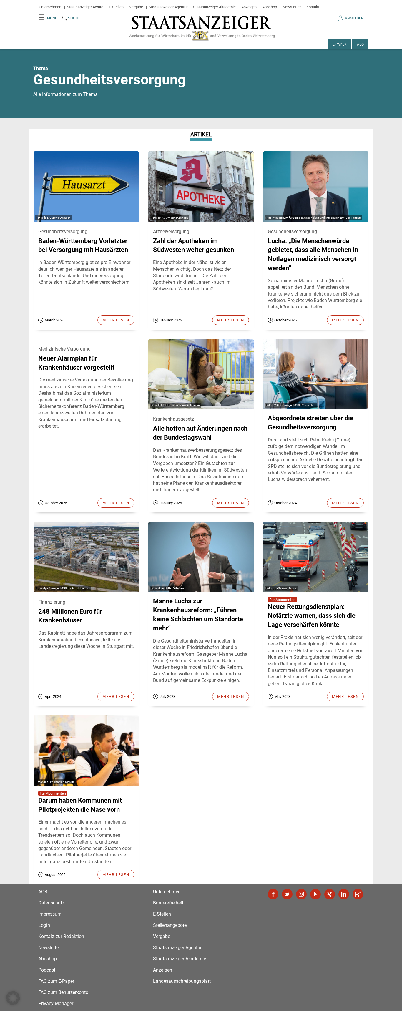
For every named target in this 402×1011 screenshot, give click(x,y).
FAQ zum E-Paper (56, 981)
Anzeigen (249, 7)
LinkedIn (343, 894)
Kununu (357, 894)
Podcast (46, 970)
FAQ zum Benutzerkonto (63, 992)
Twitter (287, 894)
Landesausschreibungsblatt (182, 981)
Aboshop (269, 7)
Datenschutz (51, 903)
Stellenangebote (170, 925)
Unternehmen (50, 7)
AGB (42, 891)
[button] (13, 998)
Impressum (50, 914)
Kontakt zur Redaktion (61, 936)
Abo (360, 44)
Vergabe (136, 7)
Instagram (301, 894)
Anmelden (354, 18)
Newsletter (292, 7)
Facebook (273, 894)
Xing (329, 894)
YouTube (315, 894)
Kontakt (312, 7)
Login (44, 925)
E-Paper (339, 44)
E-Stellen (116, 7)
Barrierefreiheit (168, 903)
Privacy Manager (55, 1003)
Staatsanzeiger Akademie (214, 7)
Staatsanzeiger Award (85, 7)
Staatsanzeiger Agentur (168, 7)
